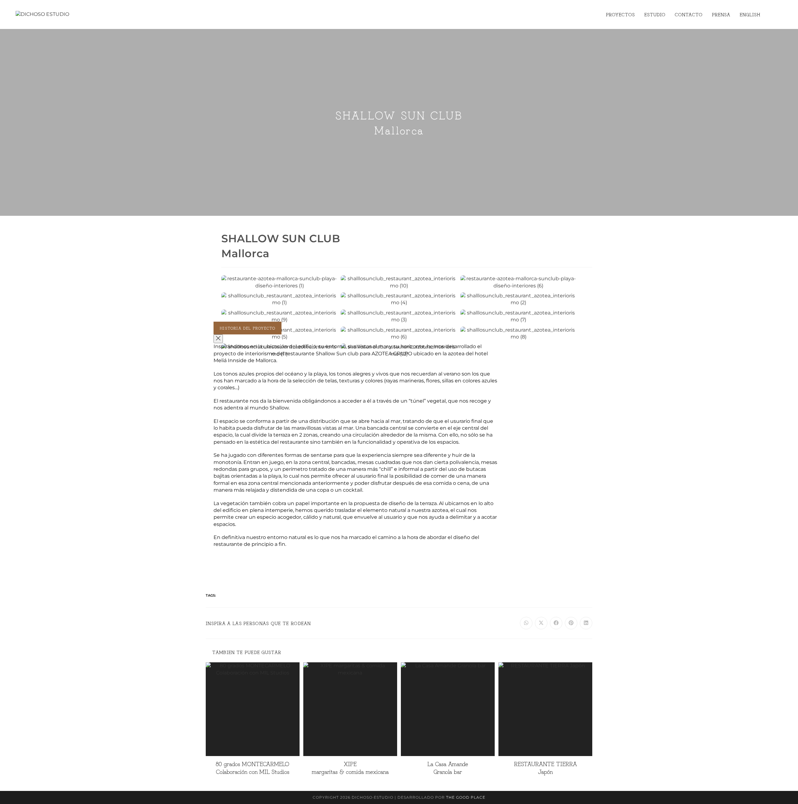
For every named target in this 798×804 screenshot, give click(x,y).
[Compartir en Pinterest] (571, 623)
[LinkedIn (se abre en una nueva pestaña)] (780, 14)
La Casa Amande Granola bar (447, 767)
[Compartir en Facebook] (556, 623)
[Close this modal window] (218, 338)
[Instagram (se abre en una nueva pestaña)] (771, 14)
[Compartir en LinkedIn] (586, 623)
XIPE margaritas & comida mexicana (350, 767)
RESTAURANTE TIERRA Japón (545, 767)
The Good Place (465, 797)
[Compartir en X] (541, 623)
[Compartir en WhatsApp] (526, 623)
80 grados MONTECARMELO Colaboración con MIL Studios (252, 767)
